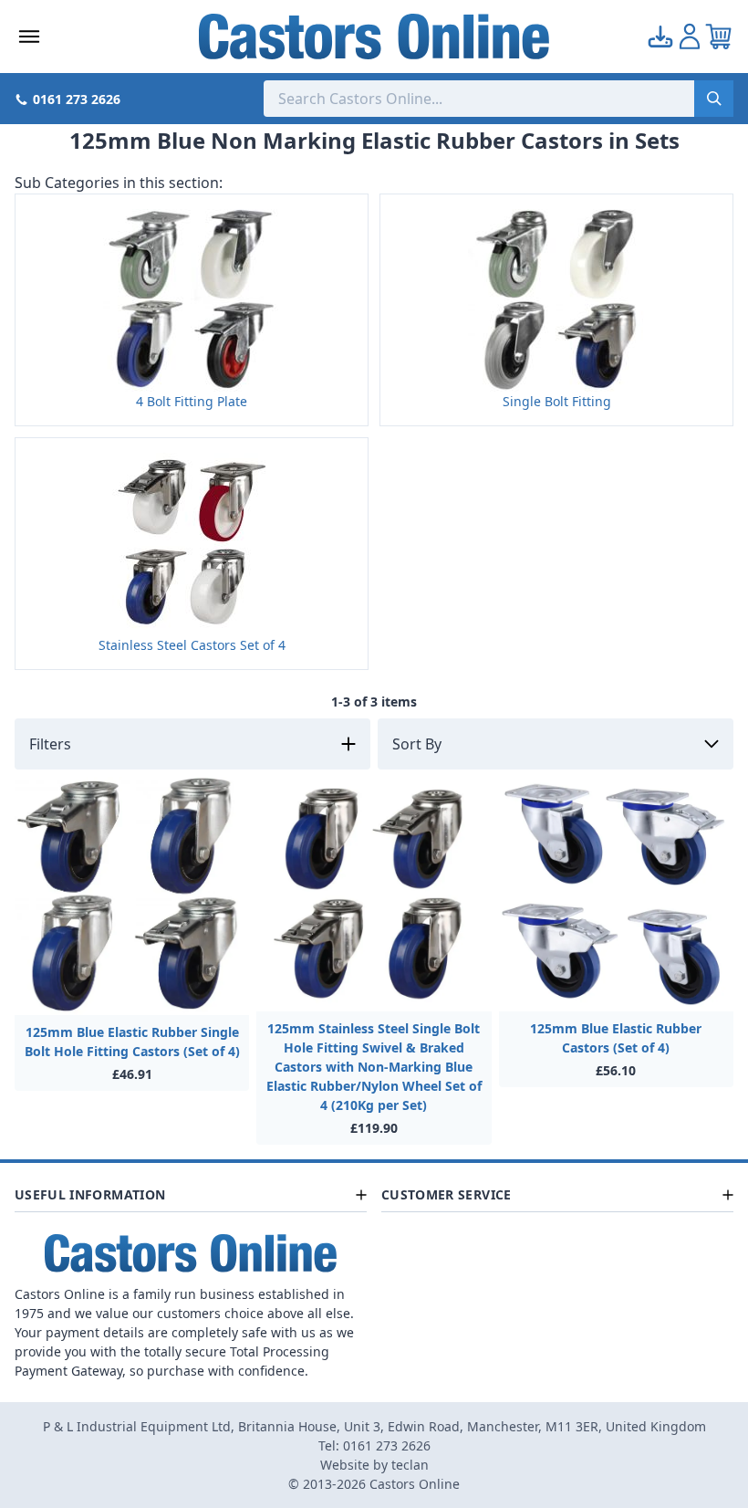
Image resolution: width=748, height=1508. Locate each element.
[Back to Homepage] (374, 36)
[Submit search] (713, 98)
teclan (410, 1464)
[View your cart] (718, 36)
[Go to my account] (660, 36)
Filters (50, 744)
